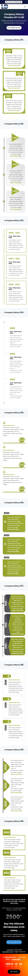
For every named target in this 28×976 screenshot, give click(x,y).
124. (22, 312)
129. (22, 749)
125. (22, 412)
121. (22, 39)
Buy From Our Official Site (14, 2)
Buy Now (14, 972)
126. (22, 502)
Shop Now (16, 959)
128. (22, 664)
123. (22, 220)
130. (22, 821)
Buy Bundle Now (14, 942)
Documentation (14, 27)
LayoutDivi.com (7, 952)
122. (22, 123)
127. (22, 585)
